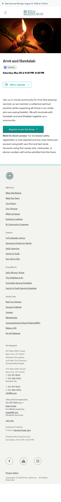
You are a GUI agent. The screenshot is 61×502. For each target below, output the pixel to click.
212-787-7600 (14, 375)
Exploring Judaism (14, 219)
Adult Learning (12, 248)
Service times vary (22, 430)
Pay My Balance (13, 333)
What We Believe (13, 193)
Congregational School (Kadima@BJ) (23, 323)
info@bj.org (11, 393)
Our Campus (11, 208)
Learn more (11, 406)
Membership (11, 317)
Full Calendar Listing (15, 238)
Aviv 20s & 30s (13, 259)
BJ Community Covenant (17, 224)
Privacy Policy (12, 473)
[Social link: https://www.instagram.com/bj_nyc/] (37, 461)
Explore (9, 232)
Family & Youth (13, 253)
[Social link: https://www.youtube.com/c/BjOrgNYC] (23, 461)
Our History (11, 203)
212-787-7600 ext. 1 (15, 402)
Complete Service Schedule (19, 283)
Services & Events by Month (18, 243)
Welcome (10, 187)
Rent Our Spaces (13, 302)
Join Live (10, 420)
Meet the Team (13, 198)
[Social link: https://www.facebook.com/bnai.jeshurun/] (9, 461)
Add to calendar (17, 84)
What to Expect (13, 214)
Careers (9, 312)
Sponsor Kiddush (14, 307)
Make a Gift (11, 328)
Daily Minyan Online (15, 272)
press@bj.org (12, 412)
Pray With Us (11, 267)
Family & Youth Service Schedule (21, 288)
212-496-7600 (14, 378)
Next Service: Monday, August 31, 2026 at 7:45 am (26, 3)
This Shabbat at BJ (14, 277)
